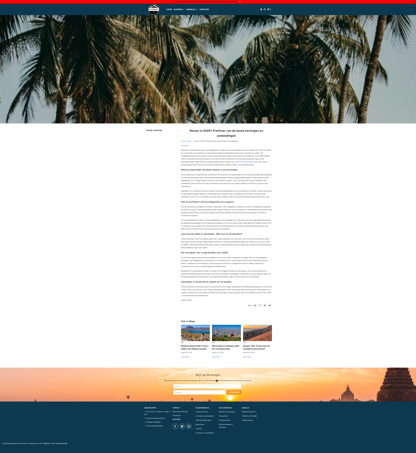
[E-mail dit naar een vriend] (269, 305)
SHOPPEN (178, 9)
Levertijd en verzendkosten (205, 416)
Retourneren (200, 424)
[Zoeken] (264, 9)
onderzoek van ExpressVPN (244, 162)
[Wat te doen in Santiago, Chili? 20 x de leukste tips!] (226, 333)
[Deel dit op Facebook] (260, 305)
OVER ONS (204, 9)
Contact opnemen (202, 412)
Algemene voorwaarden (227, 412)
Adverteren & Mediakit (249, 416)
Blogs (190, 141)
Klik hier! (185, 412)
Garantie (199, 429)
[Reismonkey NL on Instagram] (189, 426)
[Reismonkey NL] (154, 9)
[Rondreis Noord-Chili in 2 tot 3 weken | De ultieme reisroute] (195, 333)
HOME (169, 9)
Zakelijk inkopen (247, 420)
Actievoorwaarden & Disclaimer (226, 426)
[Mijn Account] (261, 9)
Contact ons (176, 415)
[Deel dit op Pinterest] (264, 305)
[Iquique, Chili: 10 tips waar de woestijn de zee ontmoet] (257, 333)
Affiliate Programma (248, 412)
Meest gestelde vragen (203, 420)
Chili (182, 342)
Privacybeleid (223, 416)
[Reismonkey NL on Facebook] (175, 426)
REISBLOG (191, 9)
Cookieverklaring (224, 420)
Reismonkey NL (13, 443)
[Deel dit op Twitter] (255, 305)
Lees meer (185, 357)
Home (183, 141)
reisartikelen (246, 380)
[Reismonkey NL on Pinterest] (182, 426)
